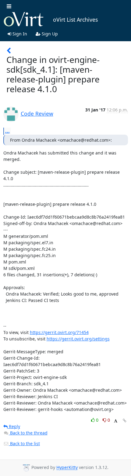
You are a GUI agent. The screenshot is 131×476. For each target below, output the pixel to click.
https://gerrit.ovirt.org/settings (78, 339)
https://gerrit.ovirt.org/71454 (59, 332)
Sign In (19, 34)
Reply (14, 426)
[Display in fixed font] (116, 421)
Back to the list (24, 443)
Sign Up (49, 34)
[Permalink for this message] (124, 420)
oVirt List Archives (75, 19)
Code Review (37, 113)
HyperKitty (67, 468)
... (7, 131)
